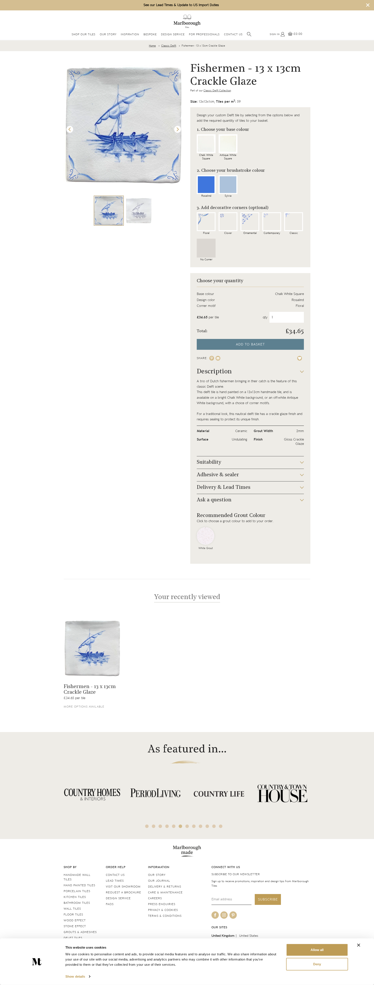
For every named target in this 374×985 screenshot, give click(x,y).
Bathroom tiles (77, 903)
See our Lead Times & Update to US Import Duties (181, 5)
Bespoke (150, 34)
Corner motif (206, 306)
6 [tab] (180, 826)
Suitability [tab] (209, 462)
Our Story (108, 34)
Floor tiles (73, 915)
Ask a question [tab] (214, 500)
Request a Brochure (123, 892)
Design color (206, 300)
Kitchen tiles (75, 897)
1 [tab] (147, 826)
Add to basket (250, 344)
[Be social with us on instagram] (224, 915)
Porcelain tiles (77, 891)
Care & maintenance (165, 892)
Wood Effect (75, 920)
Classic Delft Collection (217, 90)
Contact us (115, 875)
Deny (317, 964)
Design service (118, 898)
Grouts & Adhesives (80, 932)
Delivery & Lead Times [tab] (223, 487)
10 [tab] (207, 826)
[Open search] (249, 34)
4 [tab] (167, 826)
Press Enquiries (161, 904)
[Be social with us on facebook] (215, 915)
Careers (155, 898)
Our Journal (159, 881)
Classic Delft (168, 45)
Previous (69, 129)
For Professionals (204, 34)
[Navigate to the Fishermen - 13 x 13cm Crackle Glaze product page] (92, 648)
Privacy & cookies (163, 910)
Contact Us (233, 34)
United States (248, 936)
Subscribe (268, 899)
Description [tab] (214, 371)
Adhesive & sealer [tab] (218, 475)
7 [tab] (187, 826)
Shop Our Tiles (83, 34)
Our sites (219, 927)
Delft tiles (73, 938)
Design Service (173, 34)
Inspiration (130, 34)
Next (177, 129)
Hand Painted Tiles (79, 885)
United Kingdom (222, 936)
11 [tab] (214, 826)
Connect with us (225, 867)
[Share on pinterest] (211, 358)
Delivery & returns (164, 887)
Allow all (317, 950)
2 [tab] (153, 826)
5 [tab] (174, 826)
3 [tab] (160, 826)
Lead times (115, 881)
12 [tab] (220, 826)
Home (152, 45)
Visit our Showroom (123, 887)
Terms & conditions (165, 916)
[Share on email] (218, 358)
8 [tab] (194, 826)
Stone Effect (75, 926)
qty (265, 317)
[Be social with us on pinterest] (233, 915)
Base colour (205, 294)
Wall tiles (72, 909)
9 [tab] (200, 826)
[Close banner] (358, 945)
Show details (75, 976)
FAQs (110, 904)
